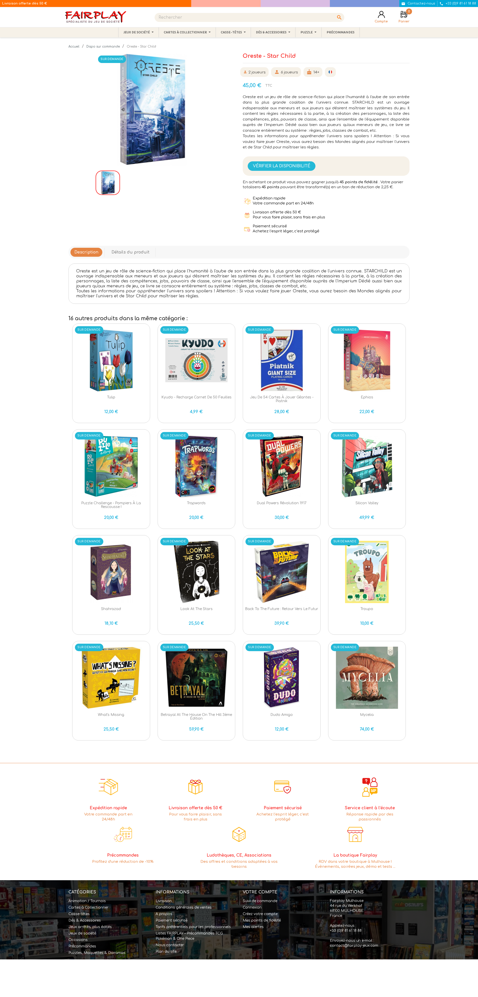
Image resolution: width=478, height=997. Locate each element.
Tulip (111, 397)
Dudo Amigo (281, 715)
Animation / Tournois (87, 901)
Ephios (367, 397)
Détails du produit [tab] (130, 252)
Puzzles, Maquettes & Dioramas (96, 953)
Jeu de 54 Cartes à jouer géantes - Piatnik (281, 399)
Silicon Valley (367, 503)
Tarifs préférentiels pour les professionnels (193, 927)
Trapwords (196, 503)
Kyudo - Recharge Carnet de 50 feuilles (196, 397)
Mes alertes (253, 927)
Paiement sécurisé (171, 920)
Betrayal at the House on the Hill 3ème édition (196, 716)
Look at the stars (196, 609)
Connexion (252, 907)
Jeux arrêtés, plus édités (90, 927)
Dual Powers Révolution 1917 (281, 503)
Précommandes (82, 946)
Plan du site (166, 951)
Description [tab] (86, 252)
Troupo (366, 609)
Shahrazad (111, 609)
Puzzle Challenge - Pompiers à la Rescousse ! (111, 505)
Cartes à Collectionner (88, 907)
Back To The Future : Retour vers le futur (281, 609)
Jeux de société (82, 933)
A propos (164, 914)
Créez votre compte (260, 914)
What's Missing (111, 715)
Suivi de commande (260, 901)
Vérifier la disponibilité (281, 166)
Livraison (164, 901)
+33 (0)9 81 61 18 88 (345, 931)
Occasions (78, 940)
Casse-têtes (79, 914)
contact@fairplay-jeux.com (354, 945)
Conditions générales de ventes (184, 907)
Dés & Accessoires (84, 920)
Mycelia (367, 715)
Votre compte (260, 892)
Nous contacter (170, 945)
